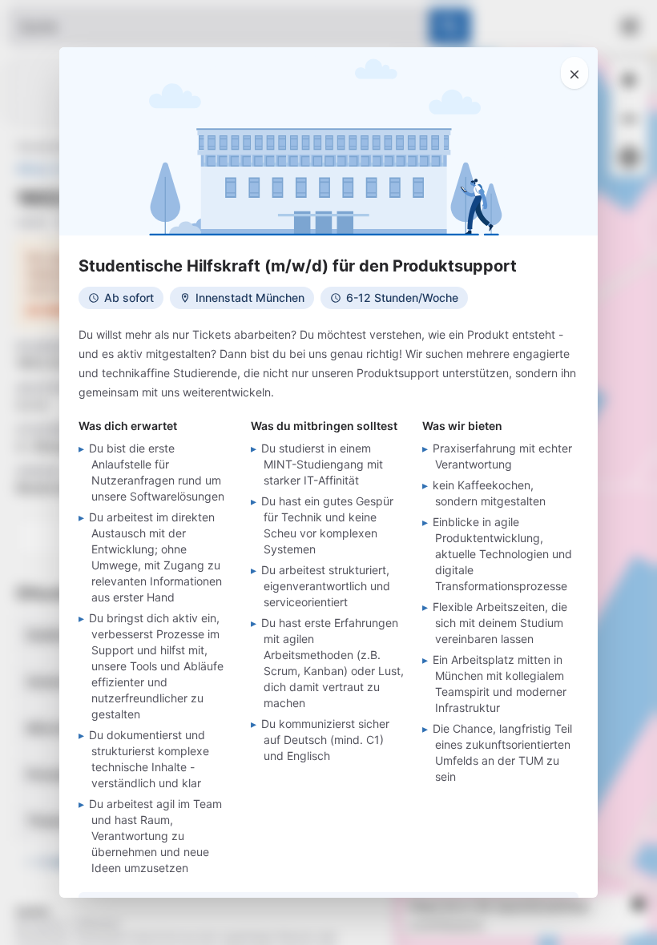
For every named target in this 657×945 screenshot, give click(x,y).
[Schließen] (574, 73)
